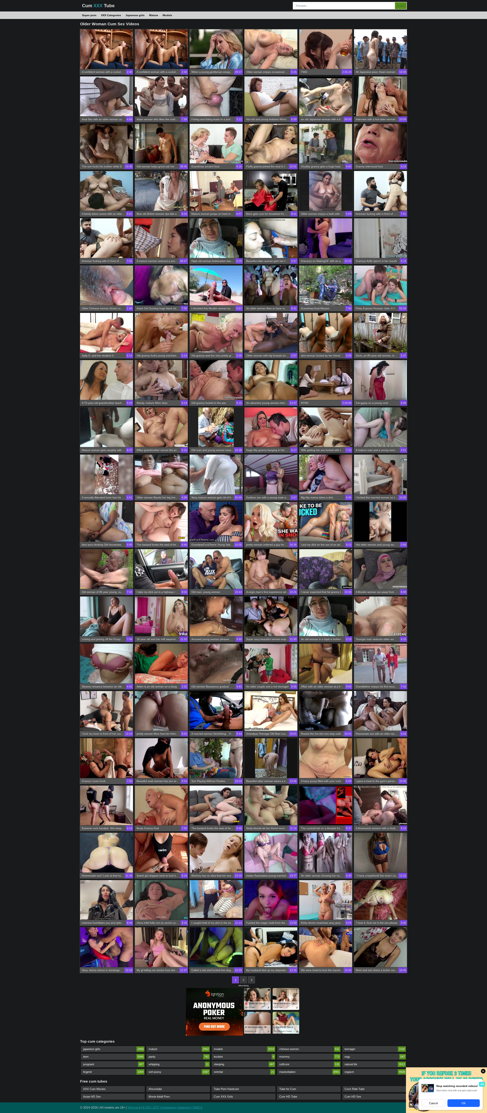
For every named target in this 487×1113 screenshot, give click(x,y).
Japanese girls (135, 15)
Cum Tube (98, 5)
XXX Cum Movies (94, 1089)
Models (167, 15)
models (244, 1049)
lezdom (244, 1056)
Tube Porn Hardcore (226, 1089)
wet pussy (179, 1071)
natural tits (375, 1064)
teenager (375, 1049)
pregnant (113, 1064)
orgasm (375, 1071)
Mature (153, 15)
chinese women (309, 1049)
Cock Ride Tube (354, 1089)
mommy (309, 1056)
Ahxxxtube (155, 1089)
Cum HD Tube (288, 1096)
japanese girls (113, 1049)
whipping (179, 1064)
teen (113, 1056)
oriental (244, 1071)
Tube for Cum (287, 1089)
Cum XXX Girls (223, 1096)
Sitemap (133, 1107)
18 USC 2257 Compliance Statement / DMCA (171, 1107)
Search (401, 5)
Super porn (89, 15)
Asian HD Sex (92, 1096)
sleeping (244, 1064)
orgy (375, 1056)
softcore (309, 1064)
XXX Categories (111, 15)
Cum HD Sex (353, 1096)
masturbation (309, 1071)
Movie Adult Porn (159, 1096)
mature (179, 1049)
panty (179, 1056)
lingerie (113, 1071)
